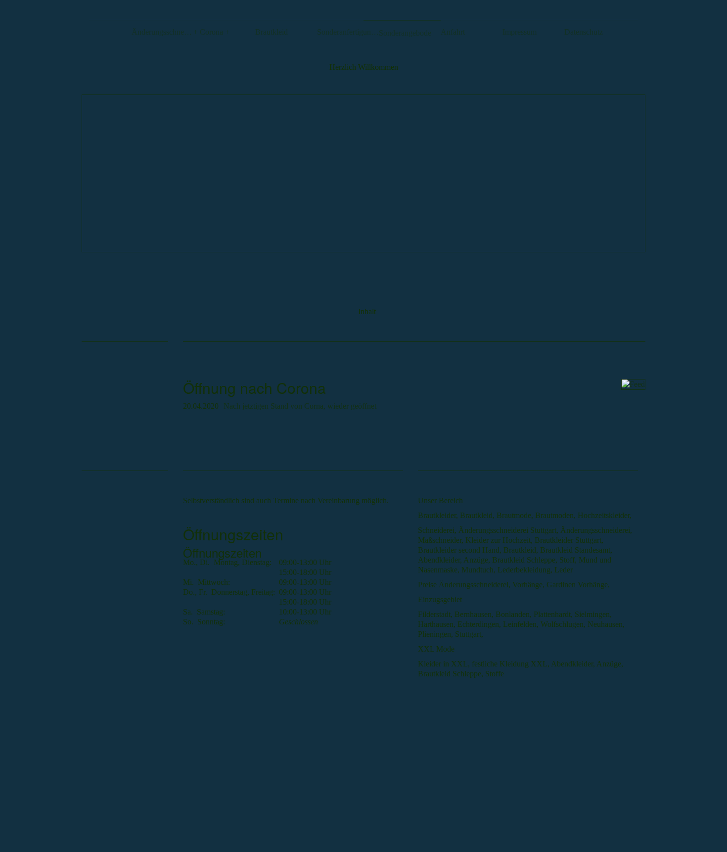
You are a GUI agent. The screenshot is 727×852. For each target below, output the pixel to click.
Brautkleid (271, 32)
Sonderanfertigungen (348, 32)
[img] (363, 173)
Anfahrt (453, 32)
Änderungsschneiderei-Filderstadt (162, 32)
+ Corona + (211, 32)
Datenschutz (583, 32)
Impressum (519, 32)
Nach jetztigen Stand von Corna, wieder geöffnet (300, 406)
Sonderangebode (405, 33)
